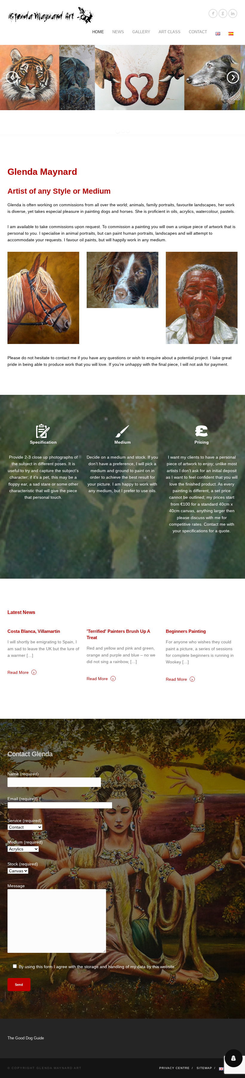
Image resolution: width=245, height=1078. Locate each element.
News (118, 32)
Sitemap (204, 1068)
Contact (198, 32)
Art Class (169, 32)
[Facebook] (213, 13)
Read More (21, 672)
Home (98, 32)
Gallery (141, 32)
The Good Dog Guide (25, 1038)
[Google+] (223, 13)
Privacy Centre (174, 1068)
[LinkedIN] (233, 13)
